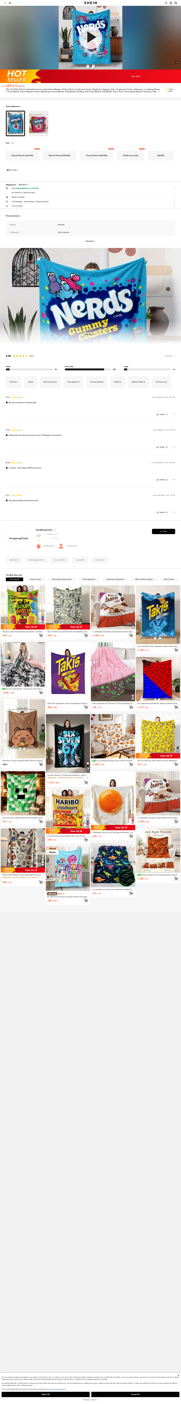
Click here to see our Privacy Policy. (54, 1389)
